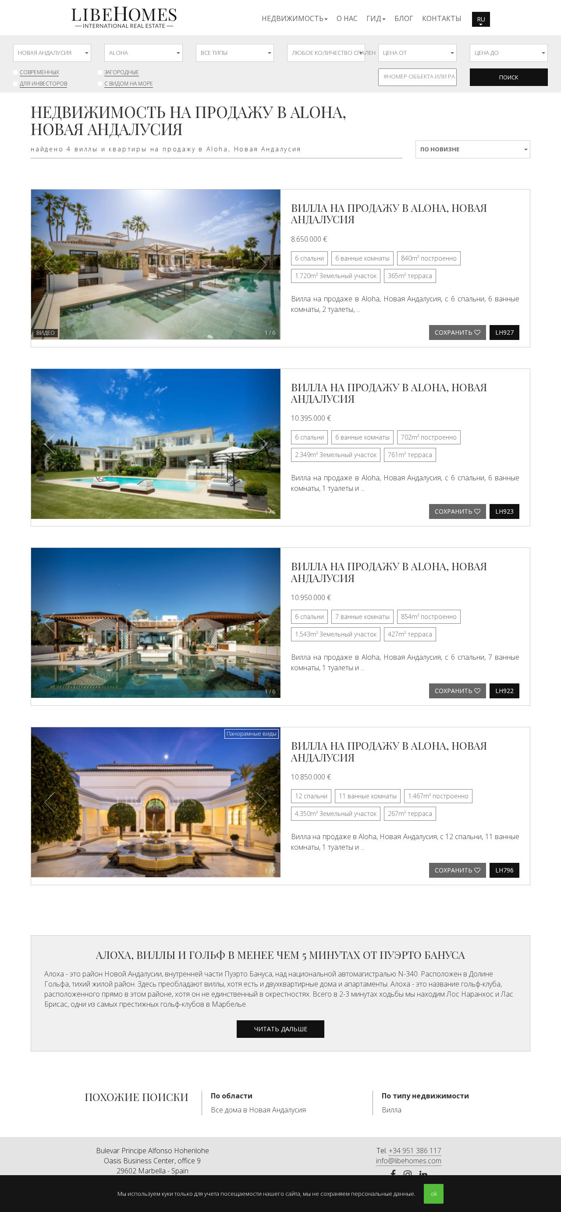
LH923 (504, 511)
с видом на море (128, 83)
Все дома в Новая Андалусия (258, 1110)
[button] (294, 18)
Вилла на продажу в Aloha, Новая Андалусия (389, 213)
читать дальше (280, 1029)
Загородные (121, 72)
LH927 (504, 332)
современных (39, 72)
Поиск (508, 77)
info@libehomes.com (408, 1161)
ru (481, 19)
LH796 (504, 870)
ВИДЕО (45, 332)
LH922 (504, 690)
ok (434, 1194)
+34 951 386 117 (415, 1150)
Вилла (391, 1110)
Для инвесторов (43, 83)
